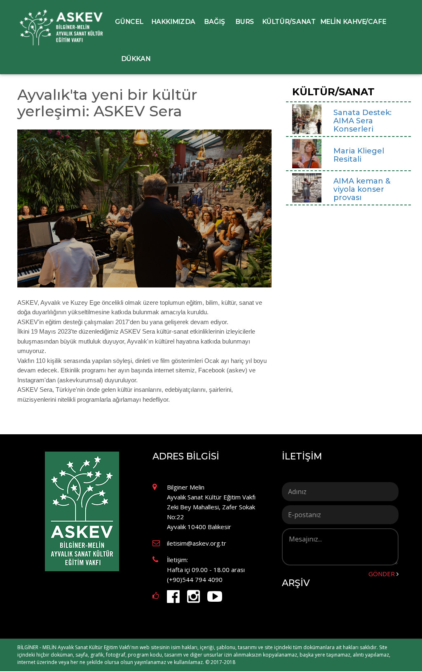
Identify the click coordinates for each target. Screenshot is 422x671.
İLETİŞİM (302, 456)
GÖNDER (381, 574)
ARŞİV (296, 583)
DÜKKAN (135, 58)
